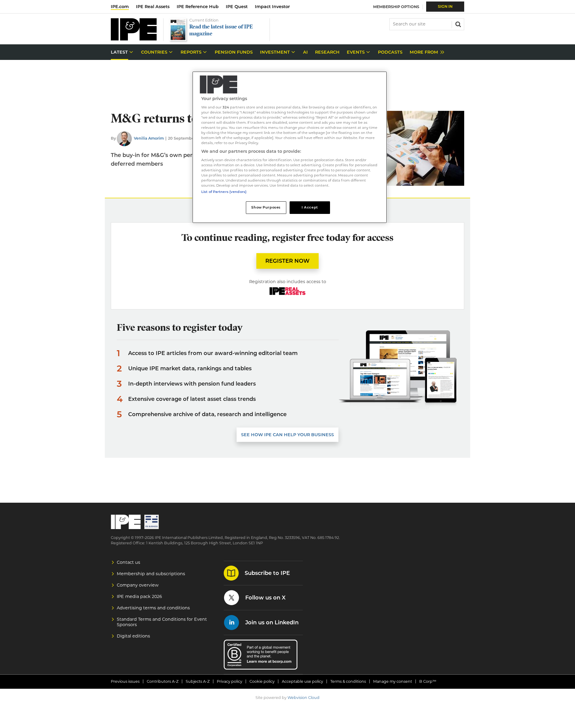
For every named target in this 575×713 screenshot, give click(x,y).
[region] (289, 147)
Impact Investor (272, 6)
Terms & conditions (348, 681)
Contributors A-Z (162, 681)
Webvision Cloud (304, 697)
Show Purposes (265, 207)
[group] (425, 52)
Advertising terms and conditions (153, 608)
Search (457, 23)
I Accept (310, 207)
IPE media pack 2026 (139, 596)
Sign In (445, 6)
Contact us (128, 562)
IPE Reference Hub (198, 6)
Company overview (138, 585)
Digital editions (133, 636)
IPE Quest (237, 6)
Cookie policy (262, 681)
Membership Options (396, 6)
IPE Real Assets (153, 6)
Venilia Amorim (149, 138)
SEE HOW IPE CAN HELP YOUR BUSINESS (287, 434)
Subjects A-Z (198, 681)
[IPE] (134, 39)
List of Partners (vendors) (223, 192)
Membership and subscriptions (151, 573)
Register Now (287, 261)
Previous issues (125, 681)
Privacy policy (229, 681)
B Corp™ (427, 681)
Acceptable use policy (302, 681)
